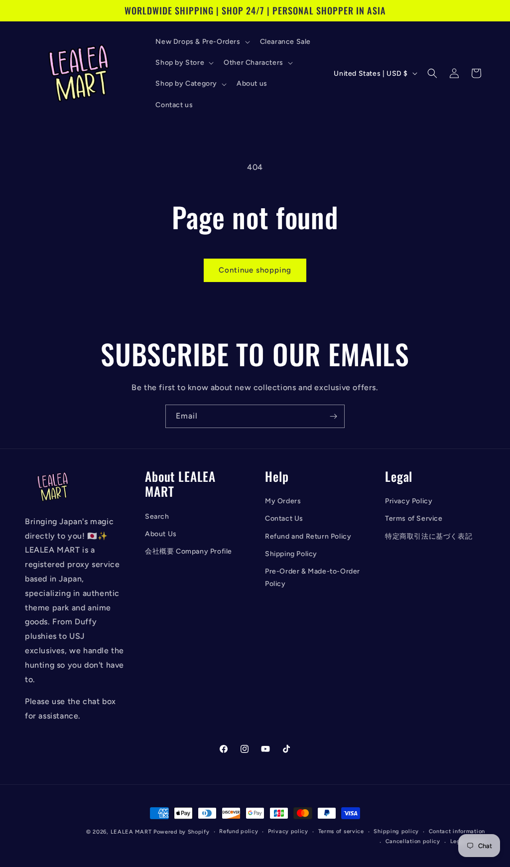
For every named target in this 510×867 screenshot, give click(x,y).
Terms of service (341, 831)
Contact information (457, 831)
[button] (201, 41)
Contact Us (284, 518)
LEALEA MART (131, 832)
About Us (161, 534)
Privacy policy (288, 831)
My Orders (283, 501)
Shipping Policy (291, 554)
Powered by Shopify (181, 832)
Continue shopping (255, 270)
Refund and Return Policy (308, 536)
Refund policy (238, 831)
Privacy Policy (408, 501)
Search (157, 516)
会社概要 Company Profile (188, 551)
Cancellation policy (412, 841)
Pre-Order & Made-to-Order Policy (312, 577)
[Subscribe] (333, 416)
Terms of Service (414, 518)
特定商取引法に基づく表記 (428, 536)
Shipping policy (396, 831)
